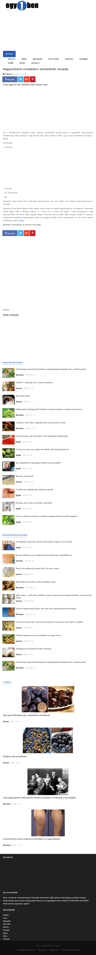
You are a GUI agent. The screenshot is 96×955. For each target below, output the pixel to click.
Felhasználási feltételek (70, 950)
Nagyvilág (37, 59)
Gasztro (69, 59)
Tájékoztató (54, 950)
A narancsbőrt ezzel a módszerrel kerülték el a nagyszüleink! (31, 839)
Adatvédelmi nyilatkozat (26, 950)
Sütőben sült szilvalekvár (15, 756)
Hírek (24, 59)
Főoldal (10, 54)
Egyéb (10, 63)
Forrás (21, 220)
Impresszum (42, 950)
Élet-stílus (53, 59)
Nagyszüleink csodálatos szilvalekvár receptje (35, 69)
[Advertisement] (50, 31)
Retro (22, 63)
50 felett (35, 63)
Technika (83, 59)
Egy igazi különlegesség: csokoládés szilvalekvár (26, 715)
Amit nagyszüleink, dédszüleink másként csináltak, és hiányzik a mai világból (39, 798)
